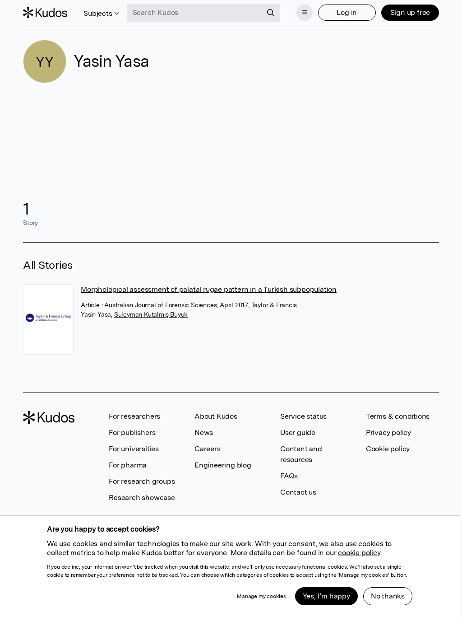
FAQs (289, 476)
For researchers (134, 416)
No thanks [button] (388, 596)
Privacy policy (388, 432)
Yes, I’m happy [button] (326, 596)
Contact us (298, 492)
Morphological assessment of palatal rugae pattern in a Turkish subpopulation (209, 289)
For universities (134, 448)
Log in (347, 12)
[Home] (45, 12)
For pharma (128, 465)
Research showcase (142, 497)
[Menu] (304, 13)
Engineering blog (222, 465)
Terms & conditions (398, 416)
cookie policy (359, 552)
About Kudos (215, 416)
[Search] (271, 12)
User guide (297, 432)
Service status (303, 416)
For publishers (132, 432)
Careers (207, 448)
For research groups (142, 481)
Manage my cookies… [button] (263, 596)
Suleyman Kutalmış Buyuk (151, 314)
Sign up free (410, 12)
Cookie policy (388, 448)
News (203, 432)
